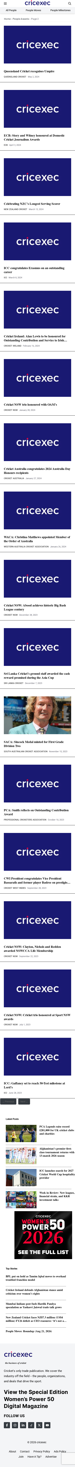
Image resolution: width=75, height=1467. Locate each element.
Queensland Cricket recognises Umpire (29, 71)
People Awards (21, 19)
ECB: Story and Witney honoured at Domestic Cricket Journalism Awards (34, 137)
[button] (69, 3)
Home (7, 19)
